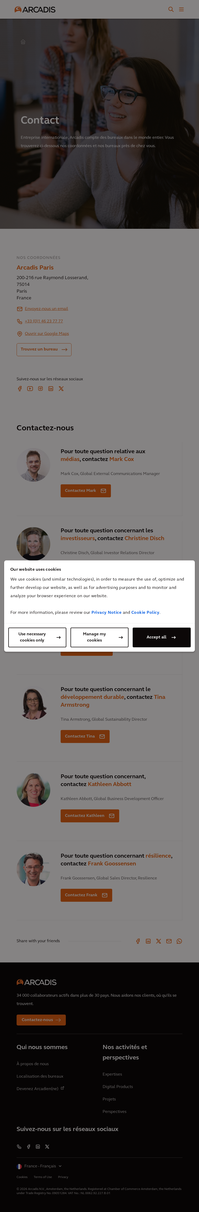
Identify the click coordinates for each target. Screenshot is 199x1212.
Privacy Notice (106, 613)
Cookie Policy (145, 613)
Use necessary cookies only (32, 637)
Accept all (156, 637)
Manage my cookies (94, 637)
